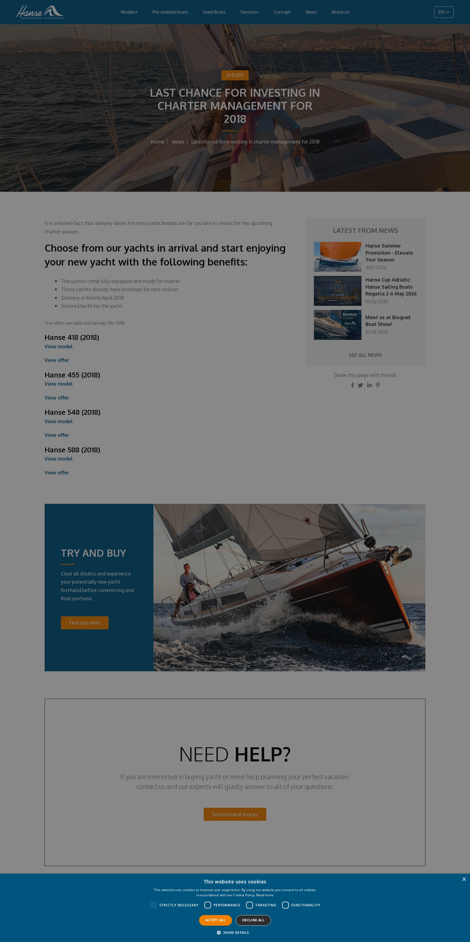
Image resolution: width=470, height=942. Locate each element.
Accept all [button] (215, 920)
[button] (235, 932)
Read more (265, 895)
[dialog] (235, 471)
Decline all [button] (253, 920)
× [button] (464, 879)
